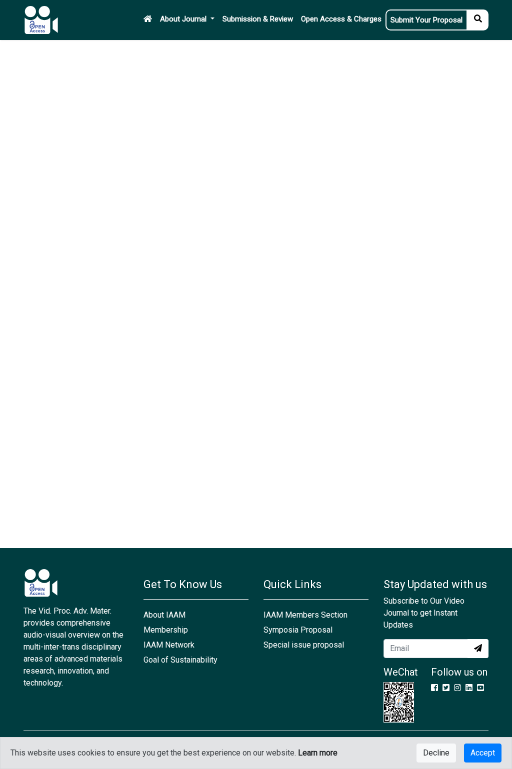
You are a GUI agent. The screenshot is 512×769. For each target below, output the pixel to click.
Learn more (318, 753)
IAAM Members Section (306, 615)
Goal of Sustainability (181, 660)
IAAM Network (169, 645)
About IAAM (165, 615)
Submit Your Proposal (426, 19)
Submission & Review (257, 18)
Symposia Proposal (298, 630)
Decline (436, 753)
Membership (166, 630)
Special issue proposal (304, 645)
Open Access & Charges (341, 18)
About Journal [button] (184, 18)
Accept (482, 753)
